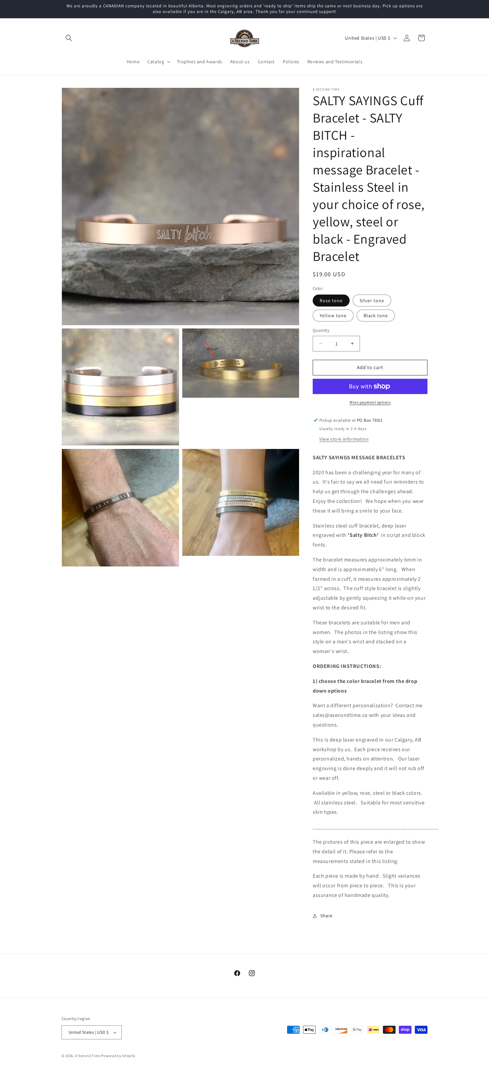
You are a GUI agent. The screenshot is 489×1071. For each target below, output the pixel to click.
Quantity (321, 330)
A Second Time (87, 1055)
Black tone (376, 316)
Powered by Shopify (118, 1055)
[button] (69, 38)
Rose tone (331, 301)
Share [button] (326, 916)
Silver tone (372, 301)
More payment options (370, 402)
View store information (344, 439)
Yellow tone (333, 316)
